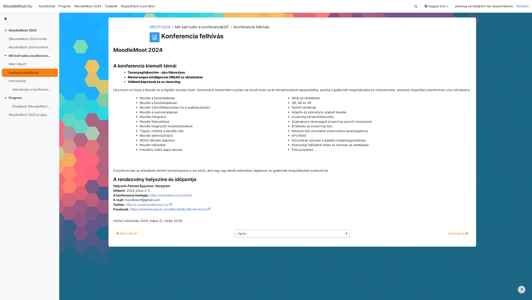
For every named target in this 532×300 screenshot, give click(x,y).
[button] (415, 6)
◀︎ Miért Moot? (127, 233)
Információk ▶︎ (458, 233)
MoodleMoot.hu (17, 6)
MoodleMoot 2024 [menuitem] (87, 6)
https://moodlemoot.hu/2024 (171, 195)
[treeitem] (29, 39)
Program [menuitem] (64, 6)
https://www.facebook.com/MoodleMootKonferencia (168, 209)
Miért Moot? (18, 64)
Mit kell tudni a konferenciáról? (30, 56)
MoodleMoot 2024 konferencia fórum (30, 47)
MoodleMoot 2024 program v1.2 (30, 115)
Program (15, 98)
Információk (17, 81)
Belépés (523, 6)
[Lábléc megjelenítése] (521, 289)
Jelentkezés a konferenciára (31, 89)
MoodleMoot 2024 (23, 30)
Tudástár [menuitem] (111, 6)
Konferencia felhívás (24, 73)
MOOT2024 (160, 27)
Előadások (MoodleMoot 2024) (31, 106)
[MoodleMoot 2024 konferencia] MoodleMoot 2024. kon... (30, 39)
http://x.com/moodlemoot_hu (147, 205)
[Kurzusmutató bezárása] (5, 19)
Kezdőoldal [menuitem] (47, 6)
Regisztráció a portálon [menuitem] (138, 6)
